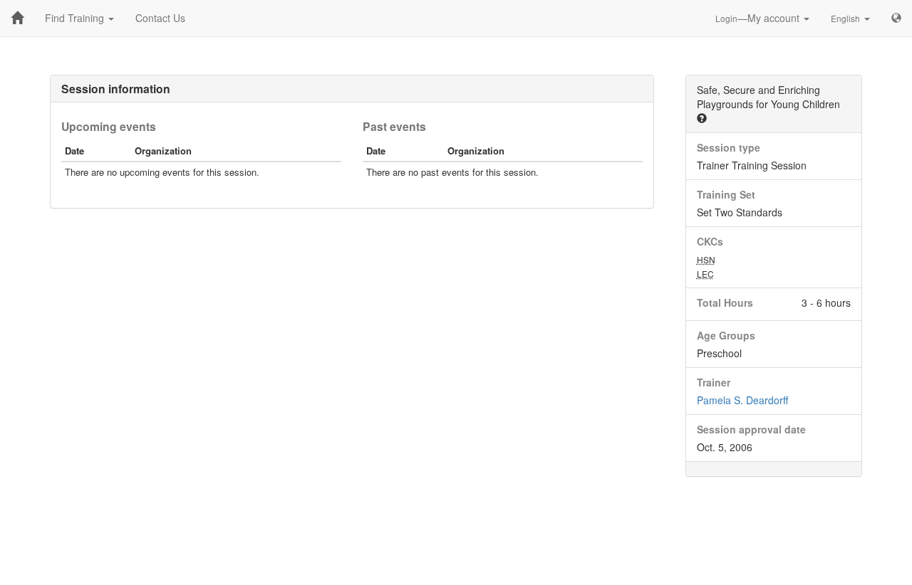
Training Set (726, 194)
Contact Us (160, 18)
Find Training (76, 18)
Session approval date (751, 429)
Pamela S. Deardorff (742, 400)
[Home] (17, 18)
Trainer (713, 382)
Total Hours (725, 302)
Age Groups (726, 335)
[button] (702, 118)
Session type (728, 147)
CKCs (710, 241)
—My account (758, 18)
